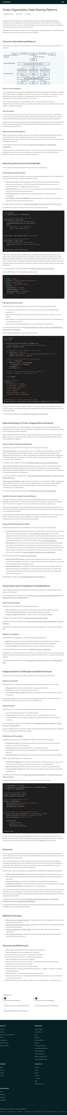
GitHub (36, 1073)
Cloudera (2, 1094)
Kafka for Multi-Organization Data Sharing (17, 444)
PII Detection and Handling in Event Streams (34, 414)
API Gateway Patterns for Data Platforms (33, 577)
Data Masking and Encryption (13, 303)
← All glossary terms (7, 995)
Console (2, 1029)
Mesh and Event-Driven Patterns (14, 132)
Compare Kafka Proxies (41, 1059)
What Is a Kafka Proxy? (41, 1056)
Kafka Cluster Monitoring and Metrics (35, 775)
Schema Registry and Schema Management (43, 491)
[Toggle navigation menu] (62, 2)
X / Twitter (37, 1078)
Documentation (39, 1029)
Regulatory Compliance (11, 634)
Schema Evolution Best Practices (44, 723)
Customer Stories (39, 1040)
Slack (36, 1070)
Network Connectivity (10, 681)
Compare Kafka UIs (40, 1054)
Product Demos (4, 1043)
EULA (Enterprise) (52, 1111)
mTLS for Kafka (56, 204)
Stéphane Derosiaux (8, 14)
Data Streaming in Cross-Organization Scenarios (28, 423)
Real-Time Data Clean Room (14, 934)
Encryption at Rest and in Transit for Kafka (36, 327)
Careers (2, 1070)
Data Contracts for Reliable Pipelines (36, 618)
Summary (8, 849)
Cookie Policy (20, 1111)
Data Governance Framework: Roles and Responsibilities (44, 595)
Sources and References (15, 945)
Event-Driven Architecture (37, 144)
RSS (36, 1081)
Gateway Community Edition (7, 1034)
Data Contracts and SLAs (11, 603)
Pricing (2, 1037)
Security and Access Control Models (21, 163)
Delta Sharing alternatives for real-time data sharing (39, 552)
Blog (36, 1034)
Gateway (2, 1032)
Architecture (3, 1040)
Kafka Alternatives (39, 1051)
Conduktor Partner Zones (40, 533)
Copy (61, 212)
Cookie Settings (27, 1111)
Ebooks (37, 1043)
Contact (2, 1073)
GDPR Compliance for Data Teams (40, 649)
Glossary (37, 1037)
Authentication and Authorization (14, 173)
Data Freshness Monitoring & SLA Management (42, 621)
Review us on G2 (39, 1084)
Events (2, 1075)
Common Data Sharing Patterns (19, 41)
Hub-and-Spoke (8, 111)
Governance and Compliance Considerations (26, 585)
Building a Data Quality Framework (37, 899)
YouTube (37, 1075)
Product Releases (4, 1045)
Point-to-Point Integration (12, 89)
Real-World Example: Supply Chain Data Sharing (19, 496)
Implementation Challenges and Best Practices (27, 671)
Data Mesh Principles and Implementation (15, 597)
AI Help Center (38, 1032)
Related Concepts (12, 915)
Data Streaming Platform (41, 1048)
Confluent (2, 1097)
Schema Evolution (9, 706)
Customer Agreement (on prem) (40, 1111)
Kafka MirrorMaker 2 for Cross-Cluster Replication (43, 463)
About (1, 1067)
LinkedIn (37, 1067)
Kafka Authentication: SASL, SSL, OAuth (37, 204)
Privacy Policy (3, 1111)
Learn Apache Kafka (40, 1045)
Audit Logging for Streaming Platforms (37, 660)
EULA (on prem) (61, 1111)
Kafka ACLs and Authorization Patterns (39, 476)
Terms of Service (11, 1111)
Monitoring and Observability (13, 736)
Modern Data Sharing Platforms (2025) (16, 524)
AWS (1, 1092)
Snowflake (2, 1100)
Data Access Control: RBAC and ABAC (43, 268)
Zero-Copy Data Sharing (29, 556)
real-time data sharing (49, 540)
